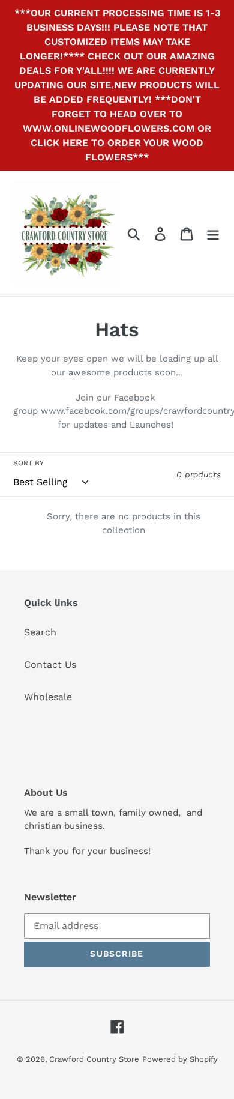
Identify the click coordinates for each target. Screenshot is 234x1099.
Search (40, 632)
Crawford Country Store (94, 1059)
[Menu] (213, 233)
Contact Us (50, 664)
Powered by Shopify (180, 1059)
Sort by (28, 463)
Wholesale (48, 697)
